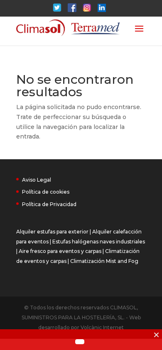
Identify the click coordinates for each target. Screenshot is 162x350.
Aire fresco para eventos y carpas (60, 251)
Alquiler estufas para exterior (52, 231)
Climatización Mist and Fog (104, 261)
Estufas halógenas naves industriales (98, 241)
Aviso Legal (36, 180)
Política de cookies (45, 192)
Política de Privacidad (49, 204)
